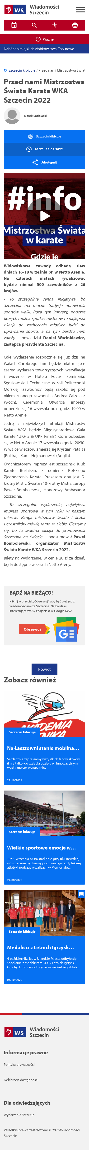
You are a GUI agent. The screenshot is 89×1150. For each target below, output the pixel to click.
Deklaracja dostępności (21, 1079)
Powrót (44, 669)
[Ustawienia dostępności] (55, 25)
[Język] (75, 25)
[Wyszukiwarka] (34, 25)
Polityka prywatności (19, 1064)
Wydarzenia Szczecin (19, 1115)
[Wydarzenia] (14, 25)
